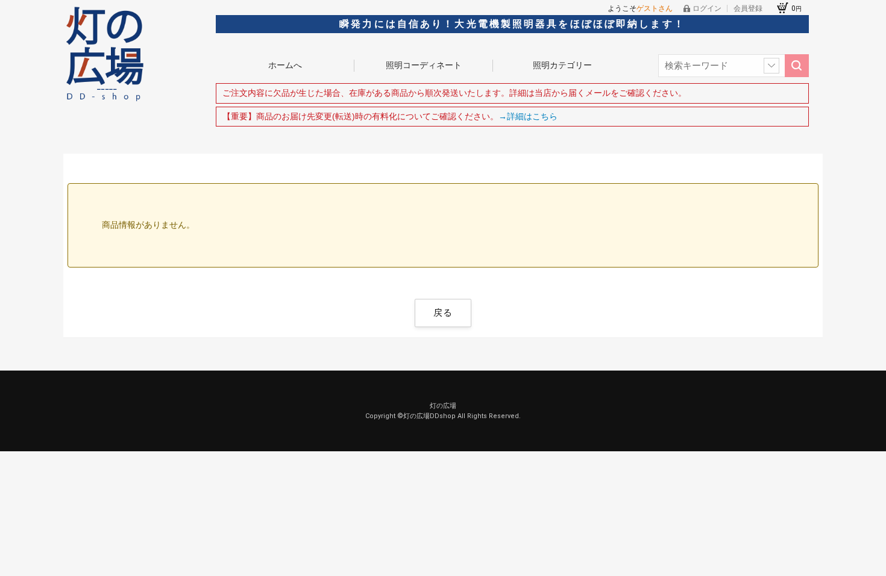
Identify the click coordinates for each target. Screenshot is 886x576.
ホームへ (285, 65)
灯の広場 (443, 406)
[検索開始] (797, 65)
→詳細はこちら (528, 116)
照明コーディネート (424, 65)
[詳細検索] (771, 66)
